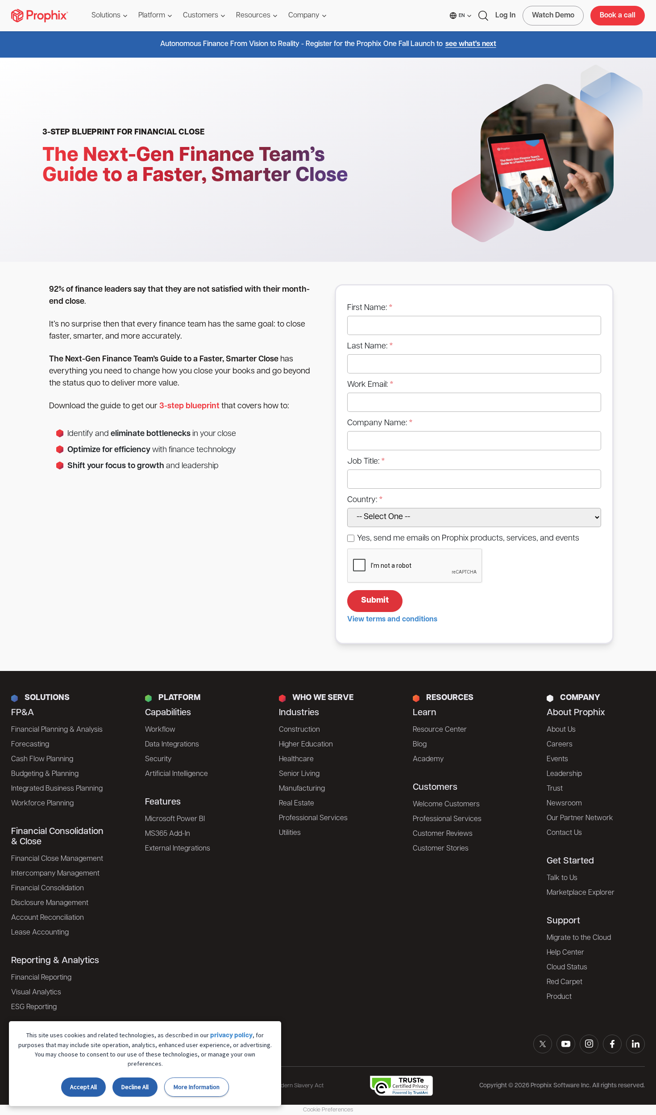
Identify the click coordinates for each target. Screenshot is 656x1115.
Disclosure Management (49, 903)
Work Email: (367, 385)
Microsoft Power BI (175, 819)
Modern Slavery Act (298, 1086)
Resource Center (440, 730)
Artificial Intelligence (176, 774)
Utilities (290, 833)
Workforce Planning (42, 803)
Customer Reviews (443, 834)
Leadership (564, 774)
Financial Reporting (41, 977)
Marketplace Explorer (580, 893)
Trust (555, 788)
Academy (428, 759)
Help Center (565, 952)
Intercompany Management (55, 873)
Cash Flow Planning (42, 759)
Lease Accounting (40, 932)
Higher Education (306, 744)
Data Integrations (172, 744)
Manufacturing (302, 788)
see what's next (470, 44)
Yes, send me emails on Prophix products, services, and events (468, 539)
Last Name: (367, 347)
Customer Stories (441, 848)
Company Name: (377, 423)
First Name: (367, 308)
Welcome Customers (446, 804)
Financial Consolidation (47, 888)
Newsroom (564, 803)
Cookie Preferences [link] (328, 1110)
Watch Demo (553, 15)
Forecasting (30, 744)
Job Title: (363, 462)
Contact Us (564, 833)
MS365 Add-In (167, 834)
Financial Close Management (57, 859)
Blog (420, 744)
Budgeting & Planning (45, 774)
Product (559, 997)
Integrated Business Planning (57, 788)
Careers (560, 744)
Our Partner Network (580, 818)
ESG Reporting (34, 1007)
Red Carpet (564, 982)
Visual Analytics (36, 992)
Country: (362, 500)
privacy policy (231, 1035)
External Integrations (177, 848)
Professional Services (313, 818)
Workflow (160, 730)
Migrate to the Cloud (579, 938)
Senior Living (299, 774)
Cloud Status (567, 967)
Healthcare (296, 759)
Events (557, 759)
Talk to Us (562, 878)
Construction (299, 730)
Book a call (617, 15)
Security (158, 759)
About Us (561, 730)
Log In (505, 15)
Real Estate (296, 803)
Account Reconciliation (47, 918)
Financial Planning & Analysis (57, 730)
